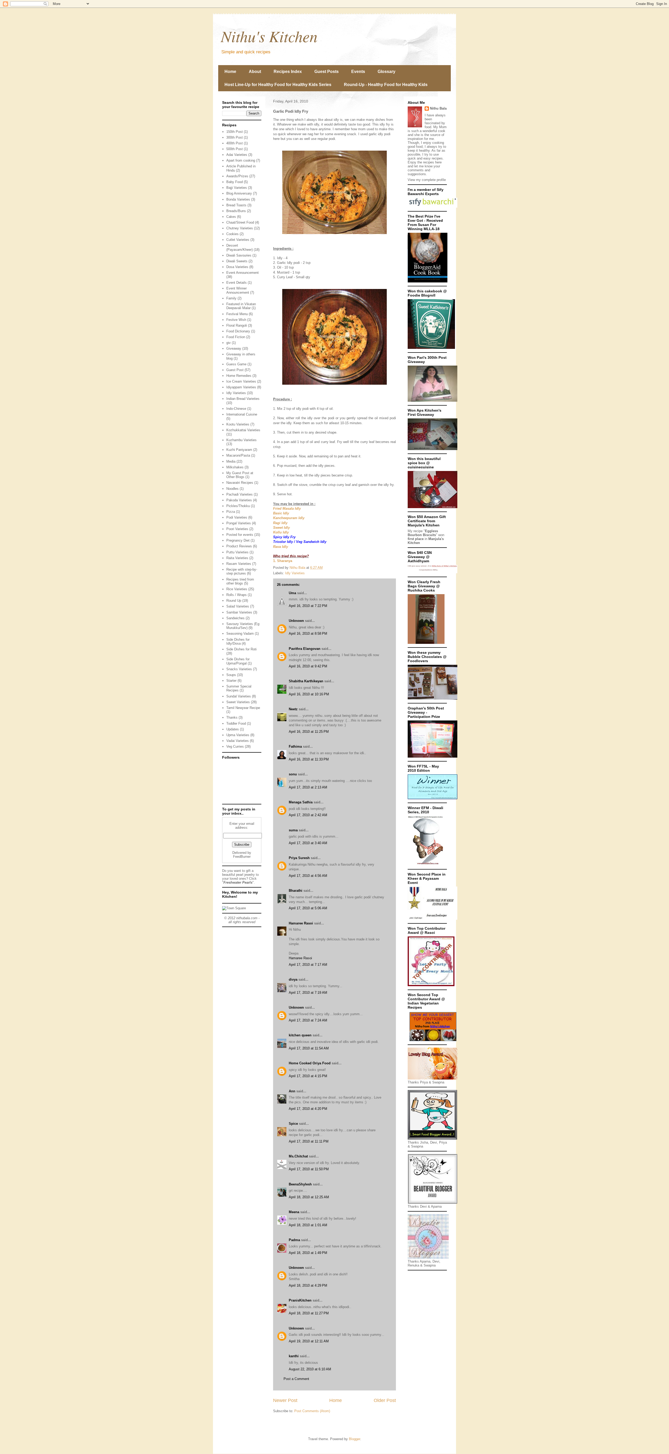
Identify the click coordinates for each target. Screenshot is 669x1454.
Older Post (385, 1400)
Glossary (386, 71)
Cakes (231, 217)
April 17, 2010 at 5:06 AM (308, 908)
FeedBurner (242, 857)
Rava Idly (280, 547)
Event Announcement (242, 273)
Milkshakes (235, 467)
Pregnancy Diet (238, 540)
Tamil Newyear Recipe (243, 708)
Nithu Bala (438, 108)
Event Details (236, 283)
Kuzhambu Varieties (241, 440)
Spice (293, 1124)
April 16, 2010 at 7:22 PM (308, 606)
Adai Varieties (236, 155)
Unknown (296, 621)
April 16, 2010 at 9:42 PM (308, 666)
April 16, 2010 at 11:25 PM (309, 732)
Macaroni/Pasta (238, 455)
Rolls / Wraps (236, 595)
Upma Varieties (237, 735)
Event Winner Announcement (237, 290)
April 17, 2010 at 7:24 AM (308, 1020)
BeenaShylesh (300, 1184)
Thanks (232, 717)
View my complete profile (427, 180)
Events (358, 71)
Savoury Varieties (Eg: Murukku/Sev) (243, 626)
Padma (294, 1240)
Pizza (230, 512)
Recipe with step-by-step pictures (241, 571)
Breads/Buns (236, 211)
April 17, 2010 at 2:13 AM (308, 787)
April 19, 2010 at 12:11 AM (309, 1341)
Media (230, 461)
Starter (231, 681)
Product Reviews (239, 546)
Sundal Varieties (238, 696)
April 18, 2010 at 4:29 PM (308, 1285)
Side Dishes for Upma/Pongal (238, 661)
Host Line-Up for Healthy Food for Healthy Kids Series (277, 84)
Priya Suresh (299, 858)
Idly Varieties (295, 573)
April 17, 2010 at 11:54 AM (309, 1048)
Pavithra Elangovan (304, 649)
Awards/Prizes (237, 176)
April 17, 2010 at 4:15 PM (308, 1076)
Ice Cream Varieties (241, 381)
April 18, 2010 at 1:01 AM (308, 1225)
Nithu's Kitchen (269, 35)
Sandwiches (235, 618)
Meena (294, 1212)
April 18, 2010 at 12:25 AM (309, 1197)
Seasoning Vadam (240, 633)
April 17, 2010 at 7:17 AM (308, 965)
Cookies (232, 234)
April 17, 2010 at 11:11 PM (308, 1141)
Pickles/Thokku (238, 506)
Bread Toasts (236, 205)
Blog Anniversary (239, 193)
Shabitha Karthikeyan (306, 681)
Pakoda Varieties (239, 500)
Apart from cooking (240, 160)
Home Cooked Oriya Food (310, 1063)
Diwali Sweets (236, 261)
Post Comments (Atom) (312, 1411)
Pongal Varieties (238, 523)
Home (230, 71)
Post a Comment (296, 1379)
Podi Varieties (236, 517)
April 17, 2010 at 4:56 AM (308, 876)
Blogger (354, 1439)
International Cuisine (241, 414)
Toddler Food (236, 723)
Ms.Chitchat (298, 1156)
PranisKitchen (300, 1300)
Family (231, 298)
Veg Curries (235, 746)
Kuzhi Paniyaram (239, 450)
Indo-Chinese (236, 409)
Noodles (232, 489)
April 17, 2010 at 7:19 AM (308, 993)
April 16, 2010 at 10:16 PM (309, 694)
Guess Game (236, 364)
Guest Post (235, 370)
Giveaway (233, 348)
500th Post (234, 149)
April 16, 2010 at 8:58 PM (308, 633)
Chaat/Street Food (240, 222)
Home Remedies (238, 376)
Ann (292, 1091)
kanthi (294, 1356)
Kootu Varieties (237, 424)
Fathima (295, 746)
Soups (231, 675)
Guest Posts (326, 71)
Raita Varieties (237, 558)
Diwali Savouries (238, 255)
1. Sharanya (282, 561)
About (255, 71)
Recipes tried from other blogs (240, 581)
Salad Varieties (237, 606)
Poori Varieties (237, 529)
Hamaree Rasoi (301, 923)
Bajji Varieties (236, 188)
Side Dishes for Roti (241, 649)
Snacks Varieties (239, 669)
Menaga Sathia (301, 802)
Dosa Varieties (237, 267)
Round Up (233, 601)
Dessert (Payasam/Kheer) (239, 247)
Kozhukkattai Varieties (243, 430)
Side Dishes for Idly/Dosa (238, 642)
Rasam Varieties (238, 564)
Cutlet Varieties (237, 240)
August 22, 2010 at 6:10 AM (310, 1369)
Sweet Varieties (238, 702)
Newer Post (285, 1400)
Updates (232, 729)
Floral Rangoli (236, 325)
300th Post (234, 137)
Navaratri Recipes (239, 483)
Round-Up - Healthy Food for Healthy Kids (386, 84)
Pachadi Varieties (239, 494)
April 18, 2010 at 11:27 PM (309, 1313)
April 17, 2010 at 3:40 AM (308, 843)
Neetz (293, 709)
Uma (292, 593)
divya (293, 979)
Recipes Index (288, 71)
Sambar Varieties (239, 612)
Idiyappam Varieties (241, 387)
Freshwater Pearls (237, 882)
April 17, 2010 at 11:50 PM (309, 1169)
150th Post (234, 132)
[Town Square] (234, 908)
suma (293, 830)
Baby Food (234, 182)
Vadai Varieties (237, 741)
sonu (293, 774)
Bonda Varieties (238, 199)
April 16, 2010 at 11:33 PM (309, 759)
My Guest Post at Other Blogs (239, 475)
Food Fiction (235, 337)
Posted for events (239, 535)
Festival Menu (237, 314)
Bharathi (295, 891)
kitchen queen (300, 1035)
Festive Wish (236, 320)
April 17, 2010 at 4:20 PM (308, 1109)
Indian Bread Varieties (242, 399)
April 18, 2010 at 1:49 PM (308, 1253)
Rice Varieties (236, 589)
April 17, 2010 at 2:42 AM (308, 815)
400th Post (234, 143)
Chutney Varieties (239, 228)
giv (228, 343)
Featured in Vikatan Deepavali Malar (241, 306)
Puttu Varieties (237, 552)
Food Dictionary (238, 331)
